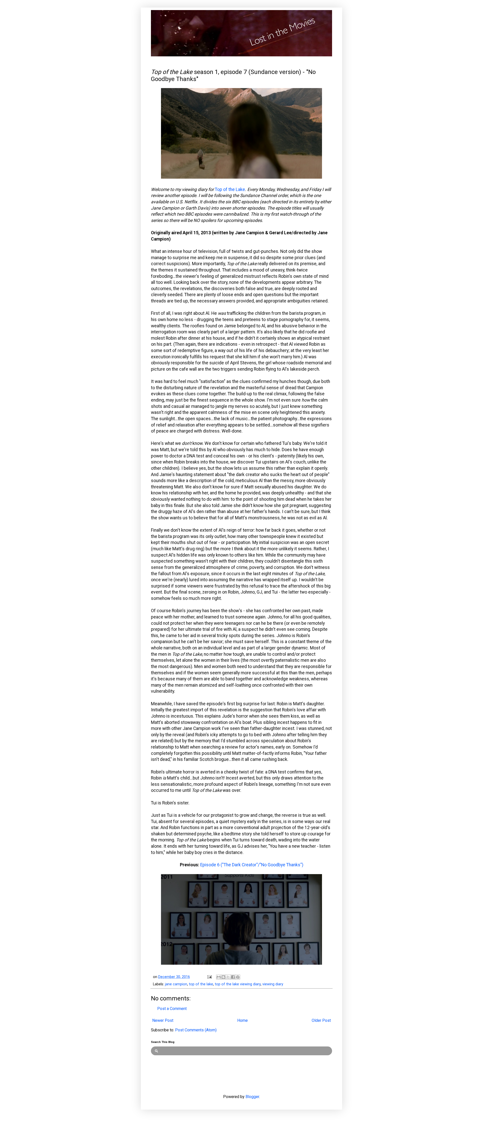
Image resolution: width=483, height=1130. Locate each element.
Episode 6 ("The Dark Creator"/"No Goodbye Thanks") (251, 864)
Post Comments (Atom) (196, 1030)
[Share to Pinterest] (237, 977)
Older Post (321, 1020)
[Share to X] (228, 977)
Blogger (252, 1096)
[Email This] (218, 977)
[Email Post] (209, 977)
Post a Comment (172, 1008)
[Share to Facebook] (232, 977)
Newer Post (162, 1020)
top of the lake (201, 984)
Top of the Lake (230, 189)
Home (242, 1020)
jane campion (176, 984)
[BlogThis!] (223, 977)
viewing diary (272, 984)
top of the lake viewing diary (238, 984)
